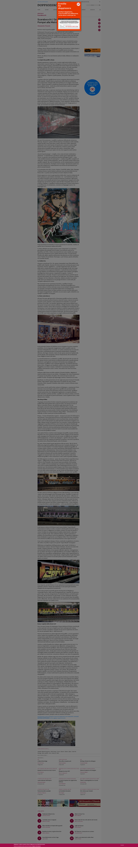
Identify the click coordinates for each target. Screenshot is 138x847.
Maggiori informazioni (36, 846)
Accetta (122, 845)
